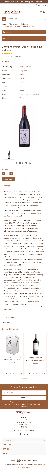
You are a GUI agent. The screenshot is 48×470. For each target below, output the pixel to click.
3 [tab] (26, 378)
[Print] (23, 163)
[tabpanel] (12, 354)
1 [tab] (22, 378)
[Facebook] (17, 163)
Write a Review (16, 56)
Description (8, 185)
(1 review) (5, 56)
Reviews (6, 322)
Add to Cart (10, 373)
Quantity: (5, 169)
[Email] (20, 163)
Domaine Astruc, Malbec (35, 360)
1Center (28, 467)
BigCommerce (39, 465)
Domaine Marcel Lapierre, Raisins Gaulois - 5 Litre (12, 358)
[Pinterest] (30, 163)
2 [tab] (24, 378)
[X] (26, 163)
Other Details (8, 317)
